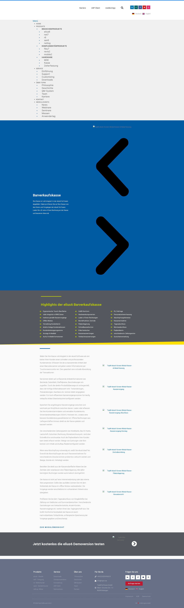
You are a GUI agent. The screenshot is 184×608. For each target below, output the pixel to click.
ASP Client (95, 8)
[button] (122, 8)
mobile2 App (110, 8)
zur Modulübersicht (52, 527)
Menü (35, 21)
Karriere (82, 8)
